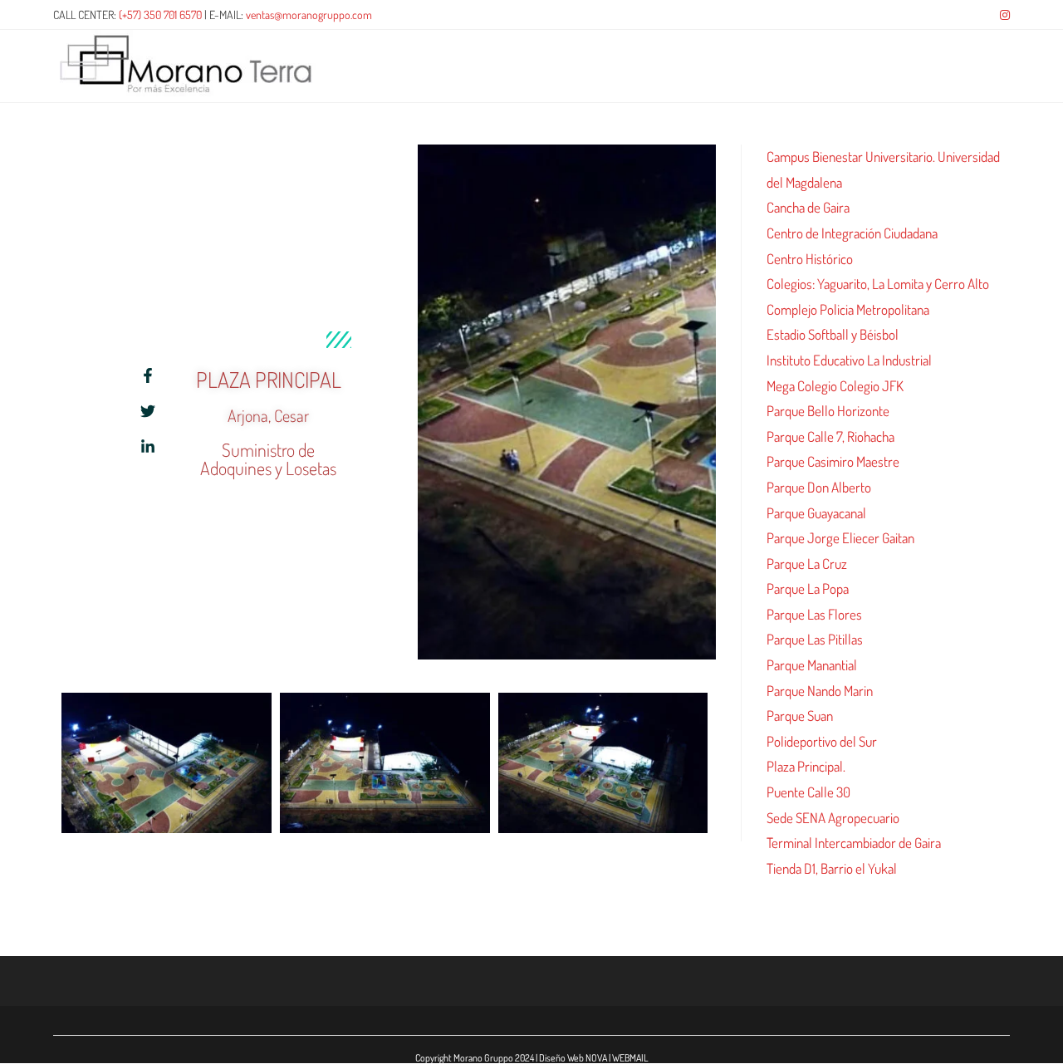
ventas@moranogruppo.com (309, 14)
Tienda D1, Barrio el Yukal (832, 868)
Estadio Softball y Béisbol (833, 334)
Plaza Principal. (806, 766)
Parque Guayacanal (816, 513)
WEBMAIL (630, 1058)
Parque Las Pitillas (815, 639)
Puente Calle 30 (808, 792)
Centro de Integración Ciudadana (852, 233)
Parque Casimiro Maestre (833, 461)
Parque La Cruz (807, 563)
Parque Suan (800, 715)
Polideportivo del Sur (822, 741)
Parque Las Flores (814, 614)
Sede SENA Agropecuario (833, 817)
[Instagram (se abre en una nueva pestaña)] (1002, 15)
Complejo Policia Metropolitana (848, 309)
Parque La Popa (808, 588)
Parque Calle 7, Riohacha (830, 436)
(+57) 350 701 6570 (160, 14)
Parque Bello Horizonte (828, 410)
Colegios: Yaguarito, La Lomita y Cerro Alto (878, 283)
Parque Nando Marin (820, 690)
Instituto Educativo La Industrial (849, 360)
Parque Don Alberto (819, 487)
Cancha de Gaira (808, 207)
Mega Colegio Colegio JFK (835, 386)
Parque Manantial (812, 665)
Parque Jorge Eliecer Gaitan (840, 538)
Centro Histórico (810, 258)
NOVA (596, 1058)
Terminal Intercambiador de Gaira (854, 842)
